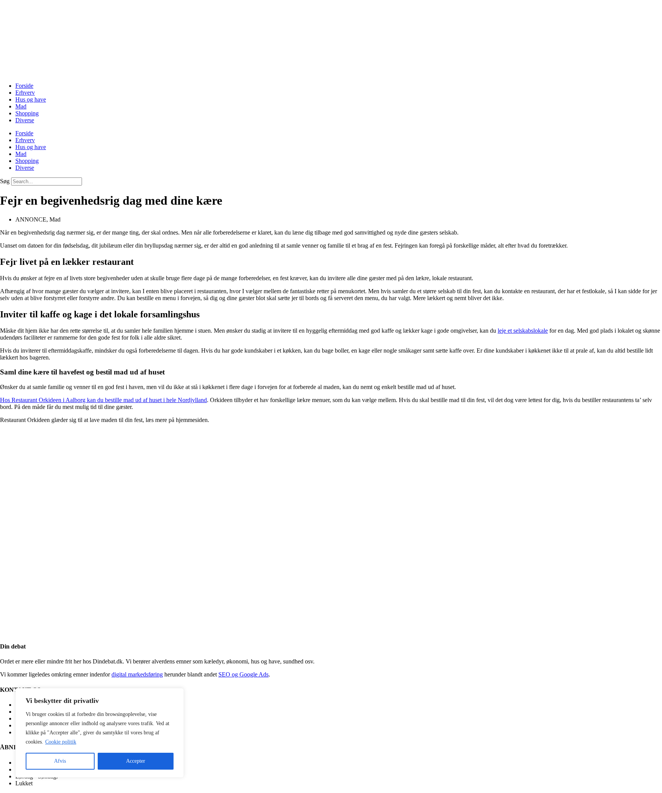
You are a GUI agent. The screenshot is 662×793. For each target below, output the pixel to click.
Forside (24, 85)
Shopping (27, 113)
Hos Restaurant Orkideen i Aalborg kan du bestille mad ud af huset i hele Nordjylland (103, 400)
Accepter (135, 761)
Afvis (60, 761)
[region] (99, 733)
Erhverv (25, 92)
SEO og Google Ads (243, 674)
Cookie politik (60, 742)
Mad (20, 106)
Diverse (24, 120)
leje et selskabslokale (523, 330)
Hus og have (30, 99)
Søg (5, 181)
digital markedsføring (137, 674)
